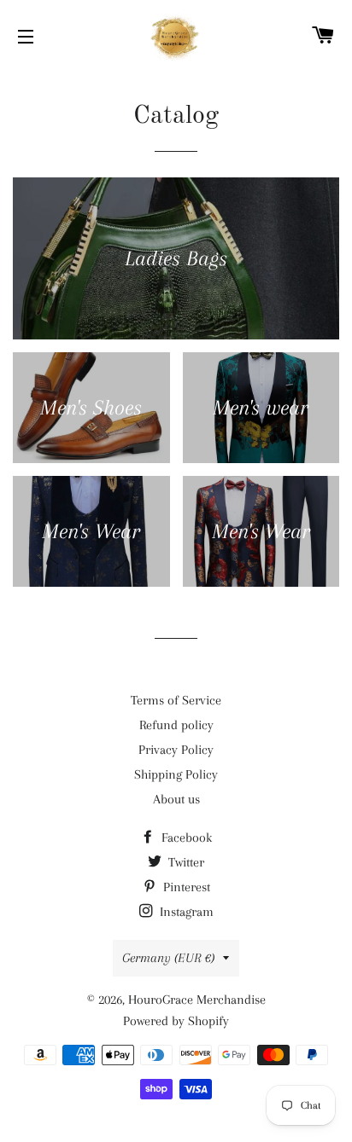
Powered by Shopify (176, 1021)
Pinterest (185, 887)
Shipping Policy (176, 774)
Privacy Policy (176, 749)
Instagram (185, 911)
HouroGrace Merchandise (197, 999)
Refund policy (176, 725)
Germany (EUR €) (168, 957)
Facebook (185, 837)
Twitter (184, 862)
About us (176, 799)
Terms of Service (176, 700)
